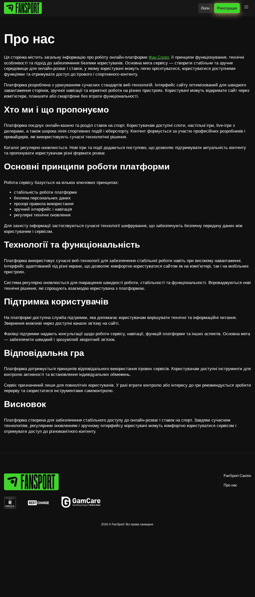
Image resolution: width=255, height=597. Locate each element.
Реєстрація (226, 8)
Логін (205, 8)
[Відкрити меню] (246, 7)
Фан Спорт (159, 57)
